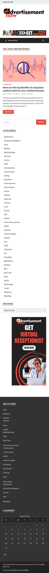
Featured (7, 199)
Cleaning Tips (9, 168)
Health (6, 218)
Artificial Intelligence (12, 141)
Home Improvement (12, 222)
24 (6, 543)
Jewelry (7, 238)
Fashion (7, 195)
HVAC (6, 226)
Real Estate (8, 261)
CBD (6, 164)
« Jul (4, 554)
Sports (6, 280)
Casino (6, 160)
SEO (5, 269)
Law (5, 241)
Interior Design (10, 234)
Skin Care (7, 272)
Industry (7, 230)
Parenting (8, 249)
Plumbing (8, 257)
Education (8, 179)
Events (6, 191)
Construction (9, 172)
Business (7, 156)
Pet (5, 253)
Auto (6, 144)
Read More (7, 111)
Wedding (7, 296)
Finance (7, 203)
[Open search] (43, 40)
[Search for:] (24, 122)
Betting (7, 148)
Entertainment (9, 183)
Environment (9, 187)
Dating (6, 175)
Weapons (8, 292)
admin (17, 94)
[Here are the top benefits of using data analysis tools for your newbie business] (24, 68)
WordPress (16, 570)
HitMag (25, 570)
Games (6, 210)
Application (8, 137)
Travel (6, 288)
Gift (5, 214)
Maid (6, 245)
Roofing (7, 265)
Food (6, 206)
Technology (7, 84)
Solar (6, 276)
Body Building (9, 152)
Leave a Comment (27, 94)
